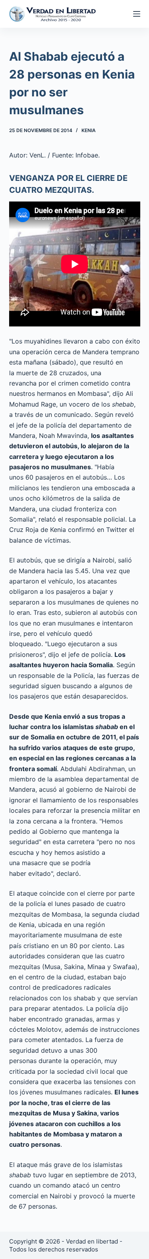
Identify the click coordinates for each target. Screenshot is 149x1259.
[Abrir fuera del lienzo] (136, 13)
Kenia (88, 130)
